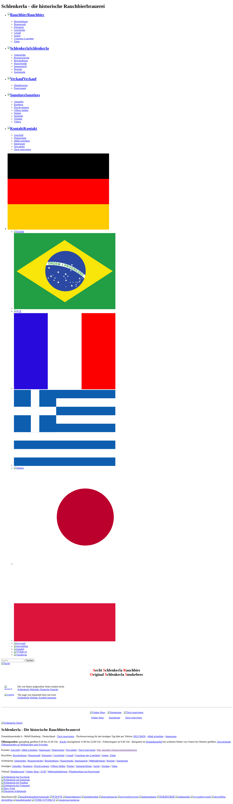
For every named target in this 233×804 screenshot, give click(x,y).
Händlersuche (21, 85)
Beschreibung (21, 21)
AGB (43, 771)
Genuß (17, 33)
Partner (17, 113)
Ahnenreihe (20, 55)
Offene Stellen (21, 110)
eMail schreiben (22, 141)
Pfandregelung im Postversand (84, 771)
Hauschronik (20, 63)
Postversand (20, 88)
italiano (152, 796)
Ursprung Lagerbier (24, 38)
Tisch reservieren (22, 149)
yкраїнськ (74, 800)
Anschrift (18, 135)
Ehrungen (19, 27)
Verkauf (29, 79)
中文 (59, 796)
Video (114, 766)
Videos (17, 121)
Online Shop (97, 717)
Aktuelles (18, 101)
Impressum (19, 143)
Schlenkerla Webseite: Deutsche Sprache (37, 689)
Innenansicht (20, 66)
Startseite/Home (84, 766)
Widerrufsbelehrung (57, 771)
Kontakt (30, 128)
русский (206, 796)
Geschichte (19, 30)
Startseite (18, 116)
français (113, 796)
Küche (63, 741)
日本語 (171, 796)
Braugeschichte (21, 57)
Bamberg (18, 104)
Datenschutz (20, 138)
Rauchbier (35, 15)
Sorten (17, 35)
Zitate (17, 41)
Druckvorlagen (21, 107)
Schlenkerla (39, 48)
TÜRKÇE (50, 800)
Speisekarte (19, 72)
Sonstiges (32, 95)
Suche (97, 766)
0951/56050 (139, 736)
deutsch (77, 796)
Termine (18, 118)
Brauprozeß (20, 24)
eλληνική (134, 796)
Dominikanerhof (154, 741)
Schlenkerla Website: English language (36, 697)
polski (187, 796)
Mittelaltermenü (97, 760)
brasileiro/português (39, 796)
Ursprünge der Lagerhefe (87, 755)
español (27, 800)
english (94, 796)
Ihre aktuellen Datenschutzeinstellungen (117, 750)
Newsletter (19, 146)
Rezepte (18, 69)
